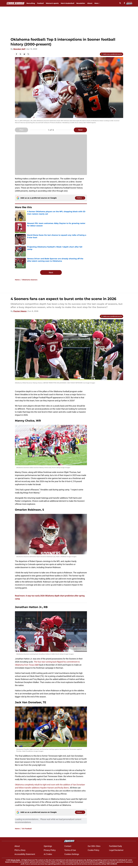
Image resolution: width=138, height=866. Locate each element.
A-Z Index (48, 854)
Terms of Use (70, 850)
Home (17, 280)
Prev (21, 130)
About (89, 3)
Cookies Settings (71, 854)
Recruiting (31, 3)
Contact (67, 846)
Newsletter (80, 3)
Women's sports (52, 3)
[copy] (28, 54)
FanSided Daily (115, 846)
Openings (48, 846)
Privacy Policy (50, 850)
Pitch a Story (20, 850)
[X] (120, 3)
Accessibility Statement (25, 854)
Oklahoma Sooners (29, 280)
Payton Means (20, 311)
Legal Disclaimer (116, 850)
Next (80, 130)
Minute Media (15, 860)
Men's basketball (67, 3)
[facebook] (124, 3)
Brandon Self (19, 49)
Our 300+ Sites (94, 846)
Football (40, 3)
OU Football (27, 829)
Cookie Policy (93, 850)
